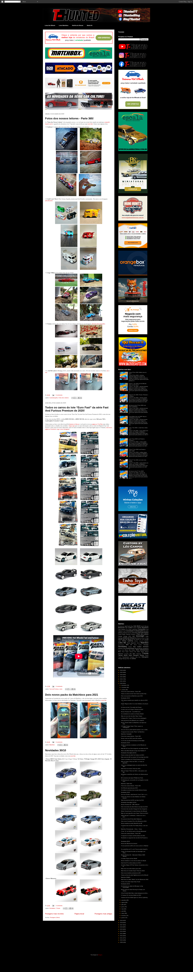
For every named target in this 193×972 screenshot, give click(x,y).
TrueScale (132, 657)
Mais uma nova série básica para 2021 (131, 868)
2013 (121, 933)
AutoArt (142, 626)
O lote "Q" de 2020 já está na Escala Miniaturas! (133, 831)
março (123, 913)
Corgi (124, 631)
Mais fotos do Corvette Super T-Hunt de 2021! (133, 870)
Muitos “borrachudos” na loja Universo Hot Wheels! (134, 811)
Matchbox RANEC (125, 877)
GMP (133, 636)
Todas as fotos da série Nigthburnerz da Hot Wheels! (134, 875)
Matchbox (52, 744)
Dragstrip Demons (127, 632)
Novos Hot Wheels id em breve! (129, 843)
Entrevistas (135, 632)
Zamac (134, 658)
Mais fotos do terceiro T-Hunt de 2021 (131, 768)
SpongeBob (126, 653)
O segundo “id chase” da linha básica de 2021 (133, 835)
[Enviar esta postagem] (53, 395)
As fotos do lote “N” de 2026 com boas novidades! (137, 406)
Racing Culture (121, 650)
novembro (124, 687)
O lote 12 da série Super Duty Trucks (130, 881)
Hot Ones (137, 638)
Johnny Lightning (127, 641)
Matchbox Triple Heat (126, 783)
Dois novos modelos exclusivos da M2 (131, 873)
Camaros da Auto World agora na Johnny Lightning (134, 897)
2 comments (59, 905)
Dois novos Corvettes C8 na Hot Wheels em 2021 (134, 821)
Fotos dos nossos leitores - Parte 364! (131, 736)
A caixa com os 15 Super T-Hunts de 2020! (132, 709)
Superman (138, 653)
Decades (146, 631)
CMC (127, 629)
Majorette (133, 643)
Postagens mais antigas (103, 914)
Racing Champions (143, 648)
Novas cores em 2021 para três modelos (131, 738)
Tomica (142, 655)
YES (130, 658)
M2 (125, 643)
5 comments (59, 686)
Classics (123, 629)
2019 (121, 920)
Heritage (120, 638)
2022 (121, 679)
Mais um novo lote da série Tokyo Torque (131, 716)
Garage (120, 636)
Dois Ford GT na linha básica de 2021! (131, 862)
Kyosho (146, 641)
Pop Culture (137, 646)
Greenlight (140, 636)
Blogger (100, 954)
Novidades (52, 908)
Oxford (130, 646)
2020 (121, 683)
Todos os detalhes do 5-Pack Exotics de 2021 (133, 759)
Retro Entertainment (142, 650)
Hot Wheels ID (129, 639)
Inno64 (146, 639)
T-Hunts (58, 908)
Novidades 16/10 (125, 792)
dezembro (124, 685)
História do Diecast (77, 25)
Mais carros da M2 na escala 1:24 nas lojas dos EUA (134, 757)
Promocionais (130, 648)
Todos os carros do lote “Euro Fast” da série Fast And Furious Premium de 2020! (76, 409)
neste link (90, 124)
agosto (123, 902)
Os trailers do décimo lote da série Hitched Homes (134, 790)
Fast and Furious (54, 689)
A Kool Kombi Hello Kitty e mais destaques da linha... (134, 893)
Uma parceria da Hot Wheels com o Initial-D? (132, 720)
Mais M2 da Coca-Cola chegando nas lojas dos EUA (134, 748)
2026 (121, 670)
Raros (126, 650)
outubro (123, 689)
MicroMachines (121, 644)
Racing (136, 648)
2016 (121, 927)
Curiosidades (130, 631)
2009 (121, 942)
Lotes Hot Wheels (50, 25)
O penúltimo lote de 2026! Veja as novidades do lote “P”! (137, 417)
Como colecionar (132, 629)
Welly (128, 658)
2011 (121, 938)
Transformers (125, 657)
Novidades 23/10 (125, 742)
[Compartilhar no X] (77, 398)
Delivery (120, 632)
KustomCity (141, 641)
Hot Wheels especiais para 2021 (129, 788)
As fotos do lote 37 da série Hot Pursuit (131, 707)
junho (123, 906)
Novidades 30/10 (55, 750)
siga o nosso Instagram (63, 429)
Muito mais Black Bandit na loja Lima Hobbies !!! (133, 750)
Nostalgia (146, 644)
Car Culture (129, 627)
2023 (121, 676)
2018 (121, 922)
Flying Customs (126, 634)
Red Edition (132, 650)
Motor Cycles (138, 644)
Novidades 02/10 (125, 883)
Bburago (146, 626)
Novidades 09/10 (125, 841)
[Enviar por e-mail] (72, 398)
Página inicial (79, 914)
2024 (121, 674)
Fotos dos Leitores (64, 397)
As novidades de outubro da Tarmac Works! (132, 713)
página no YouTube (97, 424)
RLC (119, 651)
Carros (134, 627)
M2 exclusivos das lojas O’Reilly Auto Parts (132, 777)
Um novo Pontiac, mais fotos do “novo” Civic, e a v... (134, 794)
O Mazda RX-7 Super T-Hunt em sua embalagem (133, 718)
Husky (143, 639)
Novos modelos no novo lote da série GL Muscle (133, 860)
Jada (119, 641)
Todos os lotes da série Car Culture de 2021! (132, 755)
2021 (121, 681)
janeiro (123, 917)
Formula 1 (133, 634)
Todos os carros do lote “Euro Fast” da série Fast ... (134, 693)
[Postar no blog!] (74, 398)
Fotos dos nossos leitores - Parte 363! (131, 785)
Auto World (136, 626)
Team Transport (134, 655)
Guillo (147, 636)
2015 (121, 929)
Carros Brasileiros (142, 627)
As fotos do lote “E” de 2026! (136, 471)
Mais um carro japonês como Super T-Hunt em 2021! (134, 813)
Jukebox (136, 641)
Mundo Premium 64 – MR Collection (130, 804)
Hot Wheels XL (137, 639)
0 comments (59, 395)
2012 (121, 935)
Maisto (128, 643)
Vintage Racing (122, 658)
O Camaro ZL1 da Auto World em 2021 (131, 895)
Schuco (131, 651)
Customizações (53, 397)
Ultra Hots (138, 657)
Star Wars (132, 653)
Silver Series (140, 651)
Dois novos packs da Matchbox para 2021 (71, 694)
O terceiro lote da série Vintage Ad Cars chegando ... (134, 809)
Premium (145, 646)
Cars (119, 629)
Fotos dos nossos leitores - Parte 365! (69, 118)
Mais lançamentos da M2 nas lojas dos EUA (132, 800)
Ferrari (120, 634)
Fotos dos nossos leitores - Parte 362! (131, 833)
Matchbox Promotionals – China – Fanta (131, 829)
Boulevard (121, 627)
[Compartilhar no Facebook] (79, 398)
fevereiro (123, 915)
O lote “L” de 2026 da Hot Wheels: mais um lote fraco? (138, 384)
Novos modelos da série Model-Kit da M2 (131, 823)
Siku (135, 651)
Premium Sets (122, 648)
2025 (121, 672)
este (108, 371)
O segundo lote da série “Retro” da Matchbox (132, 731)
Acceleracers (121, 626)
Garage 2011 (127, 636)
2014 (121, 931)
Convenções (142, 629)
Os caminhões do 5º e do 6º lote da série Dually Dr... (134, 849)
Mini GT (129, 644)
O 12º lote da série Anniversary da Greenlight (132, 740)
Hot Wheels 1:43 (143, 638)
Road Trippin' (125, 651)
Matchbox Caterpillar (126, 734)
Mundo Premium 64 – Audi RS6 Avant (131, 711)
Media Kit (89, 25)
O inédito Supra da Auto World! (129, 858)
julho (122, 904)
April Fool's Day (129, 626)
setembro (124, 900)
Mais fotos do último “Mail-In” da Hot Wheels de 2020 (134, 879)
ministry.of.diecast (74, 424)
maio (122, 909)
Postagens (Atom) (55, 917)
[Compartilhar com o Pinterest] (81, 398)
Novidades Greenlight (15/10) (128, 802)
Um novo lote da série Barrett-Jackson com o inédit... (134, 729)
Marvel (138, 643)
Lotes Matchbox (63, 25)
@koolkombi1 (49, 200)
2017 (121, 924)
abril (122, 911)
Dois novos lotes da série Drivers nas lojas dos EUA (134, 806)
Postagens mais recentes (54, 914)
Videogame (144, 657)
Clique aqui (72, 426)
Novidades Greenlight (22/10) (128, 752)
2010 (121, 940)
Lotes (60, 689)
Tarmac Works (123, 655)
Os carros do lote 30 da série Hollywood (131, 819)
